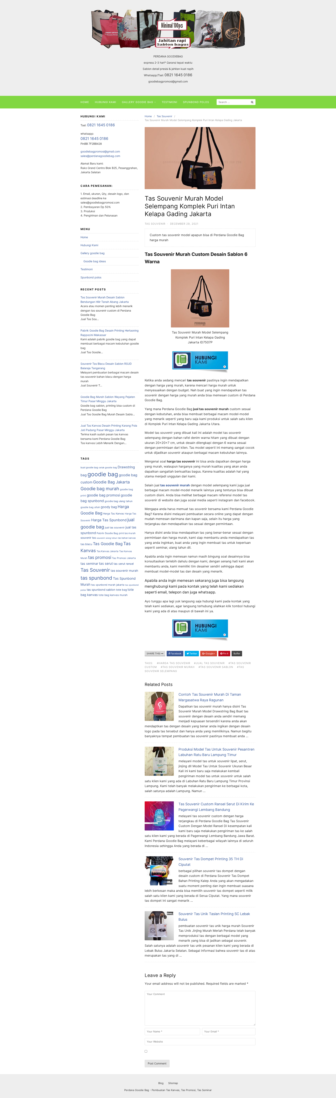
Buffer (237, 653)
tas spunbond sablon (101, 589)
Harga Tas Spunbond (109, 520)
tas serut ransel (124, 563)
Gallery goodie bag (137, 102)
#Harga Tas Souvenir (173, 663)
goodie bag (103, 474)
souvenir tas (88, 537)
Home (84, 102)
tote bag (121, 589)
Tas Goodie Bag (107, 543)
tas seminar (89, 563)
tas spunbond (96, 578)
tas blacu (86, 544)
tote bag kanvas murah (113, 595)
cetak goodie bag (108, 467)
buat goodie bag (89, 467)
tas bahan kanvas (127, 538)
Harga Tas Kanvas (113, 513)
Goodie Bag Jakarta (111, 482)
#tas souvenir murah (178, 666)
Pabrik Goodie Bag (107, 533)
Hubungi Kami (105, 102)
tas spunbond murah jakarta (107, 584)
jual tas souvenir (115, 527)
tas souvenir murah (124, 570)
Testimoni (169, 102)
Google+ (210, 653)
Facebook (175, 653)
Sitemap (173, 1083)
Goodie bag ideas (94, 261)
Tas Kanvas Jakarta (107, 551)
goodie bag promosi (103, 495)
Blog (161, 1083)
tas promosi (99, 557)
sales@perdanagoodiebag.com (100, 156)
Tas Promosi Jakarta (124, 558)
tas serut (106, 563)
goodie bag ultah (90, 507)
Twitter (193, 653)
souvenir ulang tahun (107, 538)
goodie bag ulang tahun (118, 501)
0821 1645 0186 (178, 75)
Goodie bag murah (99, 488)
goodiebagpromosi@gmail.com (168, 81)
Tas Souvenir (155, 223)
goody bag (109, 507)
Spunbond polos (196, 102)
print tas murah (127, 533)
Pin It (225, 653)
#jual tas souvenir (209, 663)
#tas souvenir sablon (216, 666)
